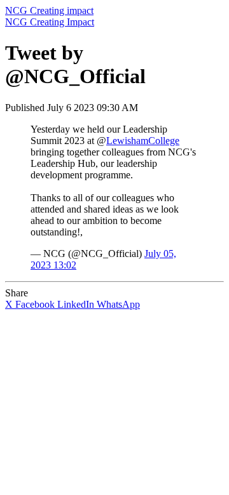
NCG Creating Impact (49, 21)
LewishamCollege (142, 140)
